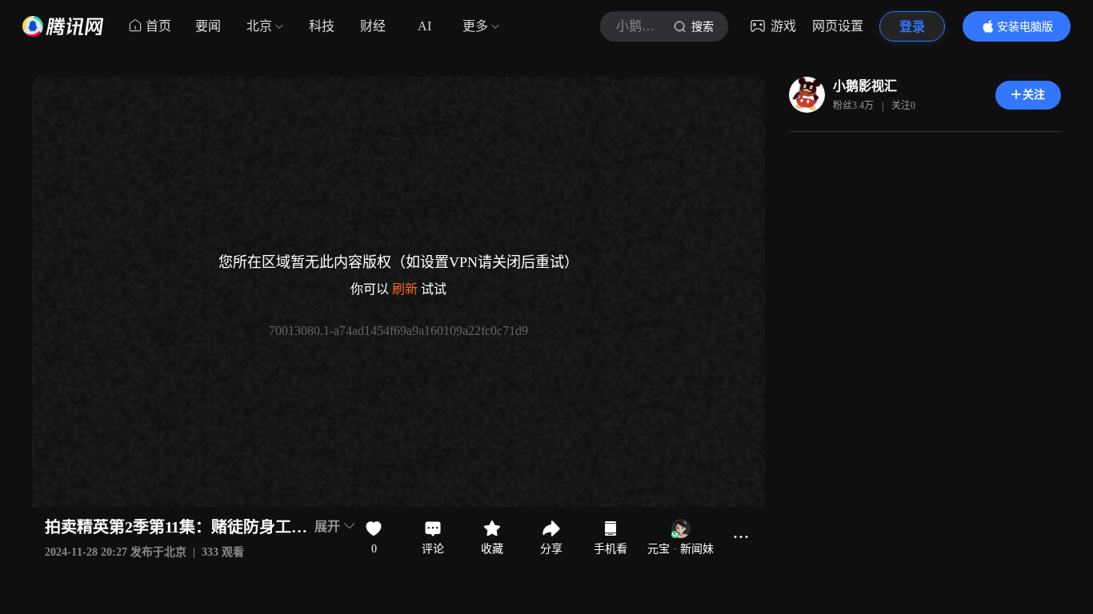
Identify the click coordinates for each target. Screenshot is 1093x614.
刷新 (405, 289)
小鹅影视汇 (865, 86)
